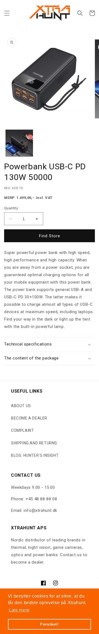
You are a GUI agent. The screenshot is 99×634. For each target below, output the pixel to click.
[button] (7, 13)
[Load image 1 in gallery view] (19, 143)
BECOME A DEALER (29, 418)
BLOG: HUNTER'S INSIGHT (35, 455)
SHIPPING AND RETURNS (34, 443)
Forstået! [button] (49, 624)
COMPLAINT (22, 430)
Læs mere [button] (19, 610)
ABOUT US (21, 406)
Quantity (11, 208)
